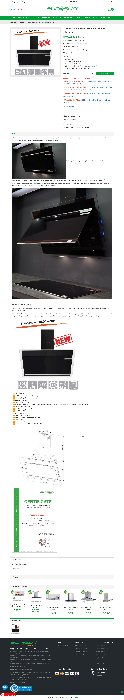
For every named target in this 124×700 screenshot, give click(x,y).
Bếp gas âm (57, 18)
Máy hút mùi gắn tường (70, 119)
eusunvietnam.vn (21, 682)
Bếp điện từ (46, 18)
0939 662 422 (101, 673)
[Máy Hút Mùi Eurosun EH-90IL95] (106, 597)
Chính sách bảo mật (101, 645)
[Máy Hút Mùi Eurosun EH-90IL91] (88, 597)
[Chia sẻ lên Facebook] (64, 124)
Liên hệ (110, 18)
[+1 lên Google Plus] (71, 124)
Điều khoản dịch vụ (80, 654)
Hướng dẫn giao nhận (81, 651)
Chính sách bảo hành (101, 654)
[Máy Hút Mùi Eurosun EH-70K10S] (35, 596)
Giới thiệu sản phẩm (69, 57)
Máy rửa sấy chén (99, 18)
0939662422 (21, 666)
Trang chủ (17, 18)
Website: (13, 682)
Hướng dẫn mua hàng (81, 645)
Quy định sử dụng (100, 663)
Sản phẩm (36, 18)
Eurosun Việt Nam (63, 645)
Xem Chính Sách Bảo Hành (88, 66)
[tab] (62, 134)
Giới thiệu (26, 18)
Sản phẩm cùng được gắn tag (72, 116)
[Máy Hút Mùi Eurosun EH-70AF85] (53, 597)
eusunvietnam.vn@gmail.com (23, 669)
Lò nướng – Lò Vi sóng (82, 18)
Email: (12, 669)
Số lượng (66, 73)
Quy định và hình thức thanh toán (103, 659)
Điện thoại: (13, 666)
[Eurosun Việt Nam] (62, 9)
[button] (62, 134)
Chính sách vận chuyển (102, 648)
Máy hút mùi (67, 18)
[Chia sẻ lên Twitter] (68, 124)
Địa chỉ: (12, 651)
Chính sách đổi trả (101, 651)
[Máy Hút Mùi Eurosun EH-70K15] (70, 597)
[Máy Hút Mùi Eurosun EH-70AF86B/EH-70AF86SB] (17, 596)
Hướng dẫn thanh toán (81, 648)
